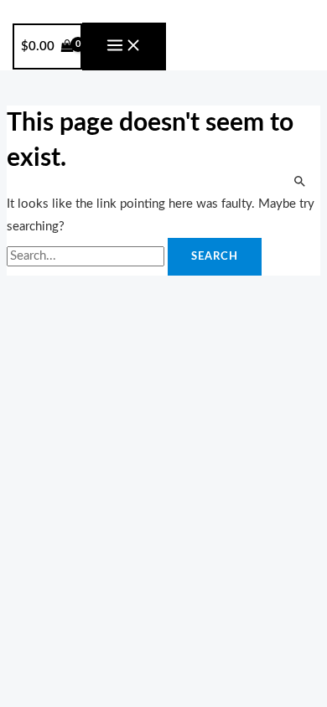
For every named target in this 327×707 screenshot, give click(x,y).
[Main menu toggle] (124, 46)
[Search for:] (87, 256)
